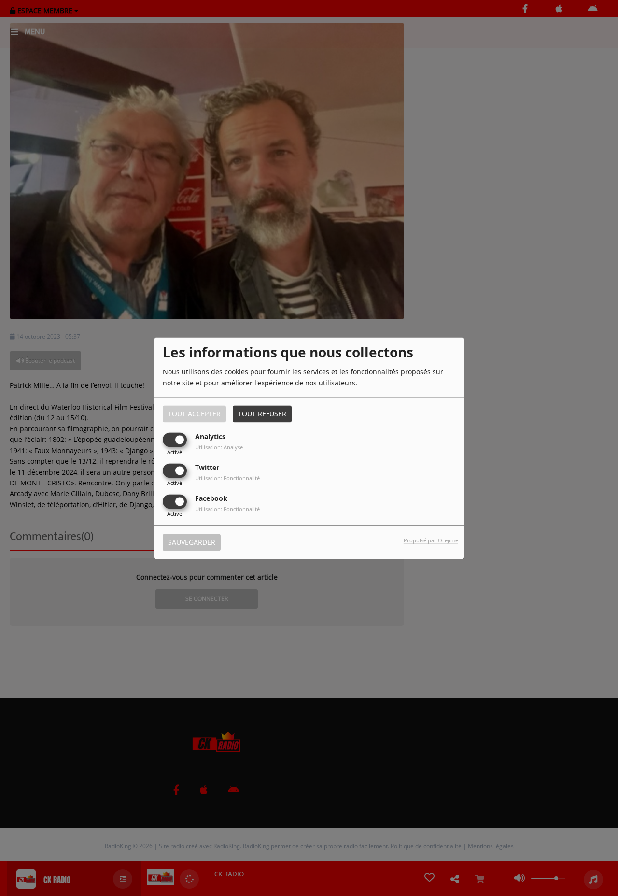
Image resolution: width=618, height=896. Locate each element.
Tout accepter (194, 413)
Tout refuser (262, 413)
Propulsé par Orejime (431, 540)
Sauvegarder (191, 542)
